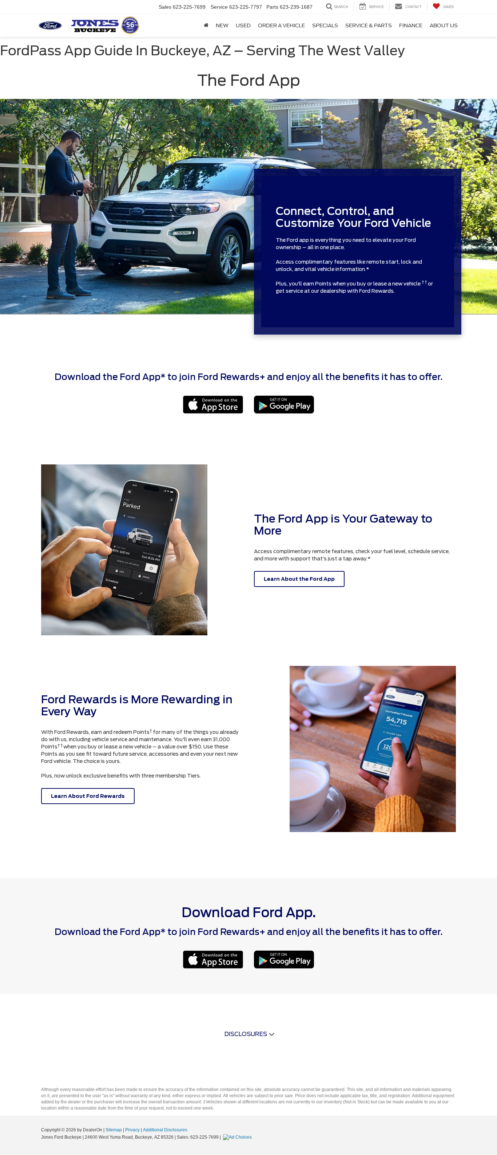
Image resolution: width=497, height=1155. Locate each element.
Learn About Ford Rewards (88, 796)
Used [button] (243, 25)
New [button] (222, 25)
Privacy (132, 1129)
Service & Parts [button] (368, 25)
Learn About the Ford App (299, 579)
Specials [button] (325, 25)
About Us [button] (444, 25)
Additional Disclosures (165, 1129)
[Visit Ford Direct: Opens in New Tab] (238, 1137)
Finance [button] (410, 25)
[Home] (206, 25)
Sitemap (114, 1129)
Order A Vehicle (281, 25)
